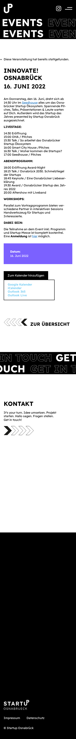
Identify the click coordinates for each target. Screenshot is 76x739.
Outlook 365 (16, 291)
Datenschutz (35, 718)
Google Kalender (20, 284)
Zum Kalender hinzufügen (26, 275)
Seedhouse (30, 102)
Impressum (12, 718)
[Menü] (66, 8)
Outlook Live (17, 295)
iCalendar (15, 288)
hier (34, 236)
